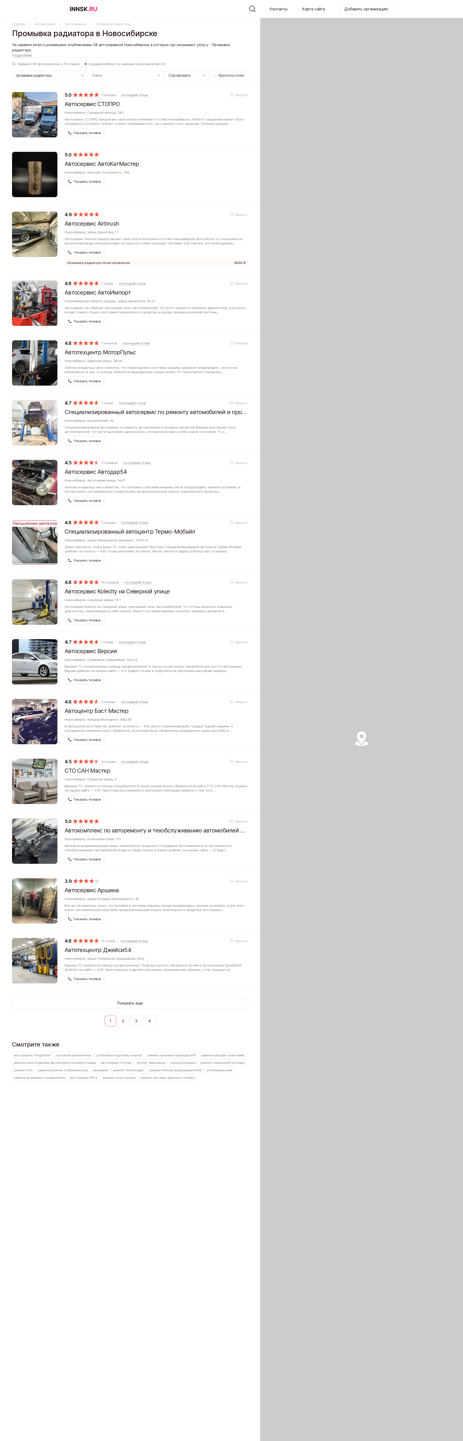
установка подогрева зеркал (119, 1055)
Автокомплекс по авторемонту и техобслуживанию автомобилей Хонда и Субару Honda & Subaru (156, 830)
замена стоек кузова (119, 1077)
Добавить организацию (366, 9)
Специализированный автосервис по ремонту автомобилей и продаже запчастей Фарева (156, 412)
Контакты (278, 9)
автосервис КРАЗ (83, 1077)
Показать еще (130, 1003)
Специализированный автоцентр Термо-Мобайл (130, 531)
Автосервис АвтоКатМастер (102, 163)
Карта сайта (313, 9)
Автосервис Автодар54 (96, 471)
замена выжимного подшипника (39, 1077)
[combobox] (187, 75)
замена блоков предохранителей (175, 1070)
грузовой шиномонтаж (73, 1055)
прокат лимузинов (151, 1063)
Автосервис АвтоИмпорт (98, 292)
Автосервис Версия (91, 651)
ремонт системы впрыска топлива (168, 1077)
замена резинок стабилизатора (63, 1070)
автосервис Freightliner (32, 1055)
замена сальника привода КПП (171, 1055)
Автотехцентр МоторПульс (100, 352)
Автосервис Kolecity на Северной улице (117, 591)
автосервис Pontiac (116, 1063)
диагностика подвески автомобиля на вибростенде (55, 1063)
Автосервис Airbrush (92, 223)
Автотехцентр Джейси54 (98, 949)
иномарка (100, 1070)
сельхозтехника (183, 1063)
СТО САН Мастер (87, 770)
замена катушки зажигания (222, 1055)
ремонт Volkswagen (128, 1070)
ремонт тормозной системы (223, 1063)
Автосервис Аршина (92, 890)
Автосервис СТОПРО (92, 104)
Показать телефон (87, 133)
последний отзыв (134, 95)
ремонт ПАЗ (23, 1070)
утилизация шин (219, 1070)
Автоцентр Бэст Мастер (96, 710)
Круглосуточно (231, 75)
